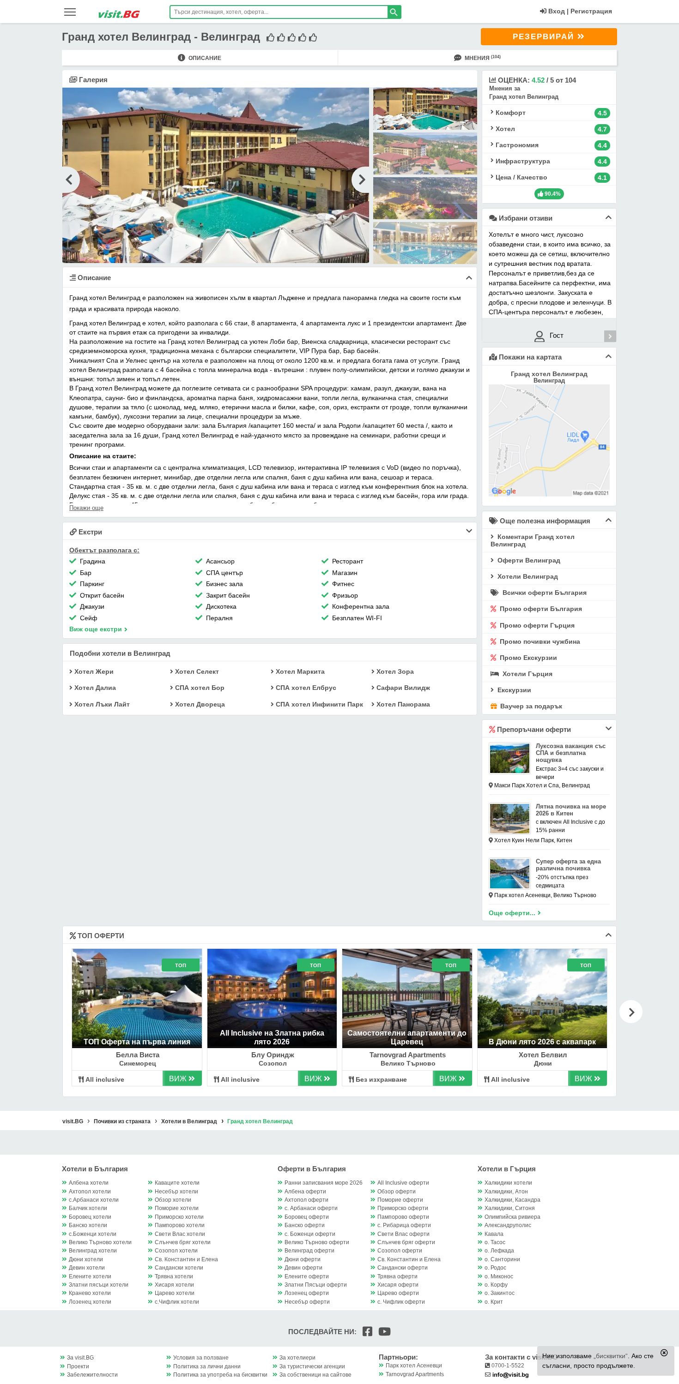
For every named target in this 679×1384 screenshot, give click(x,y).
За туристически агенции (312, 1366)
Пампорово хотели (180, 1225)
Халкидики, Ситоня (510, 1208)
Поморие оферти (400, 1200)
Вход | (557, 11)
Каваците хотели (177, 1183)
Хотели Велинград (527, 576)
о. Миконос (499, 1276)
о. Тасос (495, 1242)
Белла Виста (137, 1055)
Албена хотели (89, 1183)
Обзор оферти (396, 1191)
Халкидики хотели (508, 1183)
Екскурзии (513, 690)
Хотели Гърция (526, 673)
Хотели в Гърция (507, 1169)
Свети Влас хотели (180, 1234)
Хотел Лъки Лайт (101, 704)
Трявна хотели (174, 1276)
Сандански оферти (402, 1267)
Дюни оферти (303, 1259)
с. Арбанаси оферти (311, 1208)
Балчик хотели (88, 1208)
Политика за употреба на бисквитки (220, 1375)
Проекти (78, 1366)
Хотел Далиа (94, 687)
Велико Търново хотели (100, 1242)
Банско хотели (88, 1225)
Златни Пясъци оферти (316, 1285)
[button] (631, 1011)
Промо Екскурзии (527, 657)
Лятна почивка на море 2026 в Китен (571, 810)
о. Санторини (502, 1259)
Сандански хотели (179, 1267)
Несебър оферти (307, 1302)
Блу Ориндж (272, 1055)
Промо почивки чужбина (539, 641)
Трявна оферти (397, 1276)
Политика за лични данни (207, 1366)
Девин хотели (87, 1267)
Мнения (482, 58)
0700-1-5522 (507, 1365)
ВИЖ (178, 1079)
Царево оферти (398, 1293)
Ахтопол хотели (90, 1191)
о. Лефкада (499, 1250)
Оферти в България (312, 1169)
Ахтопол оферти (306, 1200)
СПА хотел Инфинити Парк (318, 704)
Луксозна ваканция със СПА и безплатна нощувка (571, 753)
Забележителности (92, 1375)
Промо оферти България (540, 608)
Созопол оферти (399, 1250)
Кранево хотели (90, 1293)
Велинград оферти (309, 1250)
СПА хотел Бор (198, 687)
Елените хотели (90, 1276)
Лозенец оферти (307, 1293)
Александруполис (508, 1225)
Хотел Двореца (199, 704)
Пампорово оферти (403, 1217)
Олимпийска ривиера (512, 1217)
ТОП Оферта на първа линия (137, 1042)
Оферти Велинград (528, 560)
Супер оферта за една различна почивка (568, 865)
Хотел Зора (394, 671)
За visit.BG (80, 1357)
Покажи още (86, 507)
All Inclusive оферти (403, 1183)
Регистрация (591, 11)
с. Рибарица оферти (404, 1225)
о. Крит (494, 1302)
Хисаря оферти (397, 1285)
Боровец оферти (307, 1217)
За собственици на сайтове (315, 1375)
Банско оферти (305, 1225)
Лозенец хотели (90, 1302)
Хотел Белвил (543, 1055)
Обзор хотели (173, 1200)
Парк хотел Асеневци (414, 1365)
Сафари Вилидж (402, 687)
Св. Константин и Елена (186, 1259)
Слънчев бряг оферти (406, 1242)
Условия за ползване (201, 1357)
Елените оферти (307, 1276)
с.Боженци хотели (92, 1234)
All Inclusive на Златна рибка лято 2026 (272, 1037)
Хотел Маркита (299, 671)
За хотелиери (297, 1357)
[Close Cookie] (664, 1352)
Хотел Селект (196, 671)
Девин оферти (303, 1267)
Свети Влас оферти (403, 1234)
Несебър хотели (176, 1191)
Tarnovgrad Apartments (408, 1055)
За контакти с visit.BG (521, 1357)
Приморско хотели (179, 1217)
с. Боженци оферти (310, 1234)
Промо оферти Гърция (536, 625)
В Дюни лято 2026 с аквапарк (542, 1042)
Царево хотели (174, 1293)
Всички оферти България (544, 592)
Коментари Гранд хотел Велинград (533, 540)
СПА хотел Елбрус (305, 687)
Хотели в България (95, 1169)
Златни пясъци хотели (98, 1285)
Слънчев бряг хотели (183, 1242)
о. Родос (495, 1267)
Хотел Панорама (402, 704)
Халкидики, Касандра (512, 1200)
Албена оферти (305, 1191)
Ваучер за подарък (530, 706)
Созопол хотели (176, 1250)
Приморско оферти (402, 1208)
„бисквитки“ (611, 1356)
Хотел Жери (93, 671)
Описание (204, 58)
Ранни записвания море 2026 (324, 1183)
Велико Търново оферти (317, 1242)
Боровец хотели (90, 1217)
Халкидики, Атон (506, 1191)
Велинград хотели (93, 1250)
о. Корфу (496, 1285)
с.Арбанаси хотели (94, 1200)
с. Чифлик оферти (401, 1302)
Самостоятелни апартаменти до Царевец (407, 1037)
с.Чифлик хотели (177, 1302)
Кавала (494, 1234)
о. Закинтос (500, 1293)
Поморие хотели (177, 1208)
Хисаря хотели (174, 1285)
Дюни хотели (86, 1259)
